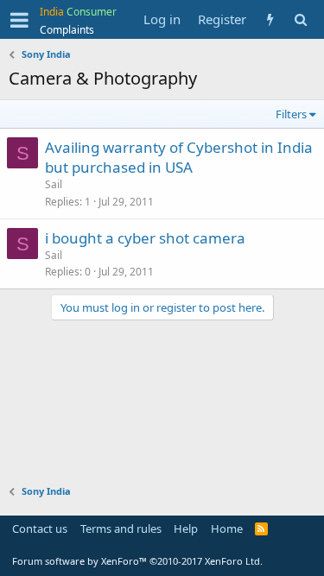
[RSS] (261, 528)
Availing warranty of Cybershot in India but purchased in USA (179, 157)
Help (186, 528)
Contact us (39, 528)
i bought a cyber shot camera (145, 238)
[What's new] (270, 19)
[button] (19, 20)
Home (227, 528)
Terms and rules (121, 528)
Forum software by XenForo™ (137, 560)
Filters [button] (291, 114)
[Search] (300, 19)
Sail (53, 184)
